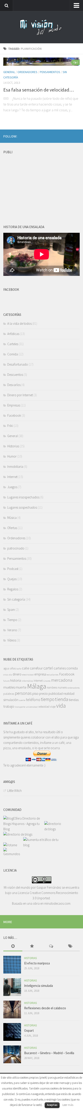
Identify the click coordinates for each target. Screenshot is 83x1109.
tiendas (74, 700)
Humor (12, 456)
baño (18, 668)
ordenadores (74, 687)
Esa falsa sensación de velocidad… (38, 90)
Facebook (14, 415)
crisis (5, 674)
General (9, 72)
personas (23, 693)
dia (10, 674)
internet (38, 681)
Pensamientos (50, 72)
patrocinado (15, 548)
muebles (9, 687)
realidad (68, 693)
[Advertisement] (36, 184)
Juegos (12, 487)
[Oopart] (12, 1032)
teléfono (33, 699)
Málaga (36, 686)
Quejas (12, 579)
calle (25, 668)
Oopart (29, 1030)
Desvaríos (14, 385)
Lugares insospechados (23, 497)
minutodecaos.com (57, 903)
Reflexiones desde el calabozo (45, 1008)
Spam (11, 609)
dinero (17, 674)
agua (6, 668)
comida (72, 668)
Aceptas (52, 1105)
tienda (61, 699)
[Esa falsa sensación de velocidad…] (41, 62)
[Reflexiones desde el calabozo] (12, 1009)
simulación (10, 700)
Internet (12, 477)
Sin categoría (16, 599)
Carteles (12, 344)
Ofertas (12, 528)
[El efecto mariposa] (12, 965)
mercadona (61, 680)
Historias (13, 446)
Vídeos (11, 640)
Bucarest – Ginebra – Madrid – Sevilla (49, 1053)
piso (35, 693)
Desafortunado (17, 364)
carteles (60, 668)
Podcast (12, 569)
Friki (10, 426)
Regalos (12, 589)
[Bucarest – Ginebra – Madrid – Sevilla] (12, 1054)
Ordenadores (27, 72)
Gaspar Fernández (49, 887)
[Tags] (70, 946)
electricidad (28, 674)
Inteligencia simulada (38, 986)
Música (12, 518)
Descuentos (15, 374)
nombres (52, 687)
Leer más (67, 1105)
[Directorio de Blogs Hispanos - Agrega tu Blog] (23, 829)
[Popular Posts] (31, 946)
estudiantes (52, 674)
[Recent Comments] (51, 946)
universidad (32, 706)
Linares (46, 680)
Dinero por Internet (20, 395)
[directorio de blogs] (54, 829)
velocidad (43, 707)
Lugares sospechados (22, 507)
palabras (8, 694)
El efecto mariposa (37, 963)
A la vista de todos (19, 323)
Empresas (13, 405)
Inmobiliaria (15, 466)
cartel (48, 668)
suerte (22, 700)
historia (15, 680)
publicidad (55, 693)
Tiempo (12, 620)
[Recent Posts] (12, 946)
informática (27, 680)
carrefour (36, 668)
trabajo (8, 706)
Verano (12, 630)
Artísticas (13, 334)
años (13, 668)
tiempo (47, 699)
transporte (20, 706)
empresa (40, 674)
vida (61, 705)
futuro (6, 680)
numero (62, 687)
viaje (53, 707)
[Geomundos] (13, 854)
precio (43, 693)
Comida (12, 354)
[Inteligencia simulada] (12, 987)
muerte (21, 687)
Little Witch (14, 790)
